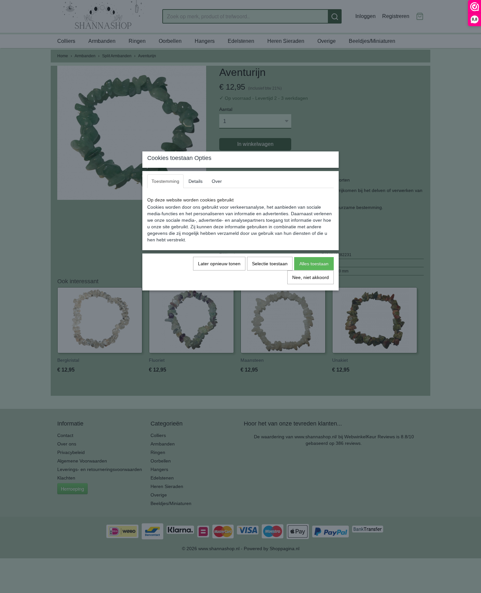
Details (195, 181)
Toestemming (165, 181)
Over (217, 181)
